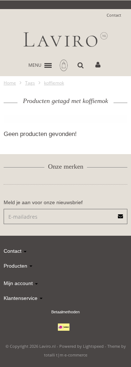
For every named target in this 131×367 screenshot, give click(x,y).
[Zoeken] (80, 65)
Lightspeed (93, 346)
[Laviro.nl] (65, 39)
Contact (114, 15)
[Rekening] (98, 65)
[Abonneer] (65, 214)
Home (10, 83)
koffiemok (54, 83)
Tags (30, 83)
